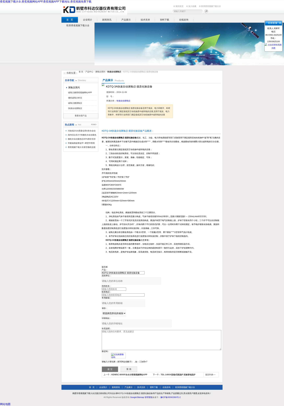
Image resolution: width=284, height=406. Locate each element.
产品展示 (126, 19)
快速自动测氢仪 (75, 108)
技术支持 (145, 19)
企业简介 (87, 19)
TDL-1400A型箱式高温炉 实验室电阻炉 (178, 375)
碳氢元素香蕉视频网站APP (80, 92)
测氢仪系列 (100, 72)
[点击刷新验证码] (118, 355)
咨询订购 (116, 124)
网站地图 (5, 404)
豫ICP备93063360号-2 (170, 397)
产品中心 (89, 72)
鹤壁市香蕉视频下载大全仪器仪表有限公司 (94, 9)
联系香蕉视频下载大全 (211, 6)
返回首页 (179, 6)
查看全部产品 (81, 116)
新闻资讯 (106, 19)
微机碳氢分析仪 (75, 98)
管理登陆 (149, 397)
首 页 (69, 19)
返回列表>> (210, 375)
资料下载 (164, 19)
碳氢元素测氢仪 (75, 103)
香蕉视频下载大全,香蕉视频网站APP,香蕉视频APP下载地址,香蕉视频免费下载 (45, 1)
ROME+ (94, 124)
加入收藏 (192, 6)
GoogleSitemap (137, 397)
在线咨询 (183, 19)
